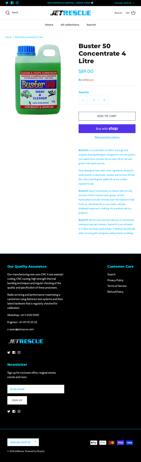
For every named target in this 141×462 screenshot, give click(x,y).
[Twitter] (7, 2)
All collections (70, 24)
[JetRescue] (70, 13)
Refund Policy (115, 291)
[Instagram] (17, 2)
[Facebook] (12, 2)
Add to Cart (107, 116)
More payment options (107, 137)
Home (49, 24)
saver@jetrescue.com (21, 329)
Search (91, 24)
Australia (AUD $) (123, 2)
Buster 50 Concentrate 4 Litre (29, 37)
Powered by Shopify (34, 451)
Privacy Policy (115, 280)
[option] (38, 78)
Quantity (84, 92)
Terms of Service (117, 286)
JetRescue (88, 79)
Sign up (17, 400)
